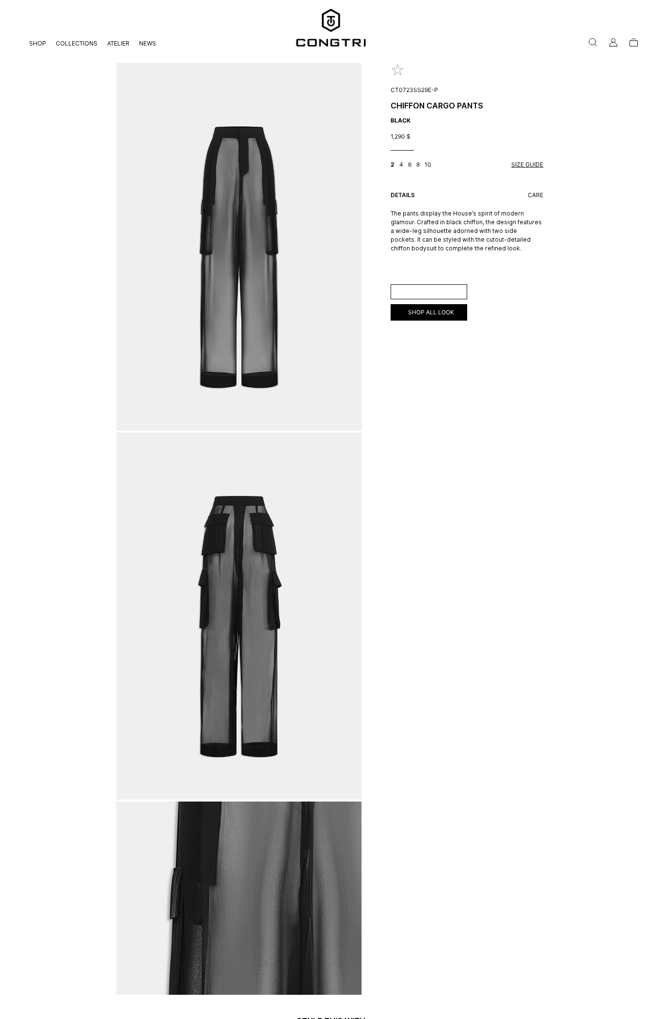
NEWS (147, 43)
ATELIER (118, 43)
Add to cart (428, 291)
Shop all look (431, 312)
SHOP (37, 43)
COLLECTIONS (76, 43)
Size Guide (527, 164)
